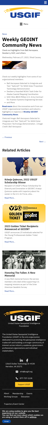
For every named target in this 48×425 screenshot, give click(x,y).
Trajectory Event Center (14, 404)
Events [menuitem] (29, 393)
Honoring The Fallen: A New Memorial (20, 274)
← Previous (7, 137)
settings (33, 417)
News (4, 34)
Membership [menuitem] (18, 393)
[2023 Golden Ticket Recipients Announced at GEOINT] (24, 213)
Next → (42, 141)
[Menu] (45, 2)
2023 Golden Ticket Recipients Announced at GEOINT (21, 228)
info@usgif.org (26, 371)
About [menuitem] (6, 393)
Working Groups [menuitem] (11, 396)
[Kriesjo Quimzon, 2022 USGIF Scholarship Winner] (24, 166)
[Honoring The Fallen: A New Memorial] (24, 259)
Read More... (10, 198)
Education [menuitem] (25, 396)
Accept (6, 421)
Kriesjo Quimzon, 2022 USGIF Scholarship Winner (21, 181)
